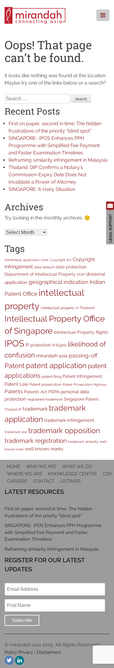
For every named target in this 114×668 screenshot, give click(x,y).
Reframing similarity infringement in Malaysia (58, 160)
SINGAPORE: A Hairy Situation (42, 189)
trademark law (16, 432)
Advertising (13, 260)
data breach (44, 267)
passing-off (83, 355)
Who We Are (41, 466)
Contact (43, 481)
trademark (35, 409)
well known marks (44, 448)
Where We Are (24, 474)
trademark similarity (83, 441)
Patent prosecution (45, 384)
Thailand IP (13, 409)
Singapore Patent (81, 399)
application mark (36, 260)
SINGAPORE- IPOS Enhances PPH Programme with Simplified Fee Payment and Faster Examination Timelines (54, 145)
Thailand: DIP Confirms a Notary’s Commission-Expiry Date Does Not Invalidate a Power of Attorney (47, 174)
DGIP (81, 274)
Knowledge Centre (72, 474)
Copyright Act (60, 260)
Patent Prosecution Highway (84, 384)
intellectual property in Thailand (67, 307)
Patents (14, 391)
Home (13, 466)
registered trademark (45, 399)
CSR (107, 474)
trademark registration (36, 440)
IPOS (14, 343)
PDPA (53, 391)
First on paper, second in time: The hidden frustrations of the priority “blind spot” (48, 512)
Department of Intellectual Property (40, 274)
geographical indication (58, 282)
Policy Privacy (19, 652)
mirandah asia (51, 356)
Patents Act (35, 391)
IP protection (38, 345)
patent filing (51, 376)
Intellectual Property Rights (81, 332)
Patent (15, 366)
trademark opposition (64, 430)
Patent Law (16, 384)
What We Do (77, 466)
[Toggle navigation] (102, 15)
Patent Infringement (82, 376)
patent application (56, 365)
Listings (70, 481)
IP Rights (59, 345)
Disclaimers (49, 652)
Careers (17, 481)
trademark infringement (69, 420)
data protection (71, 266)
